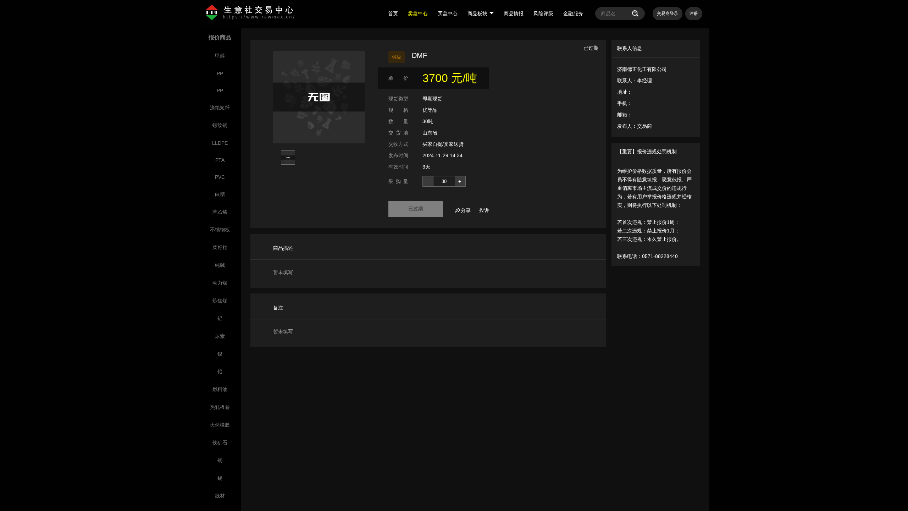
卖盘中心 (418, 13)
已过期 (415, 208)
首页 (393, 13)
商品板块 (477, 13)
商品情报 (514, 13)
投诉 (484, 210)
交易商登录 (667, 13)
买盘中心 (448, 13)
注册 (694, 13)
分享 (466, 210)
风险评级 (543, 13)
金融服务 (573, 13)
